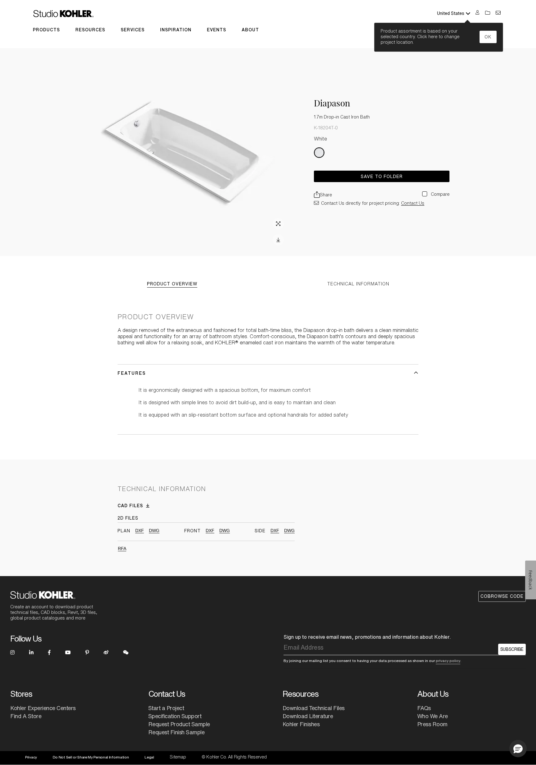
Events (216, 30)
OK (488, 37)
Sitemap (178, 757)
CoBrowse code (502, 596)
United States (450, 13)
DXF (139, 530)
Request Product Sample (179, 724)
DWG (154, 530)
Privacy (31, 757)
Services (133, 30)
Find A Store (25, 716)
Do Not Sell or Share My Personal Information (91, 757)
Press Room (432, 724)
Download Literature (308, 716)
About (250, 30)
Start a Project (166, 708)
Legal (149, 757)
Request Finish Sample (176, 732)
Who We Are (432, 716)
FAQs (424, 708)
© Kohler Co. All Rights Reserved (234, 757)
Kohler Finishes (301, 724)
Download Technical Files (314, 708)
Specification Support (175, 716)
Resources (90, 30)
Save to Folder (382, 176)
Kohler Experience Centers (43, 708)
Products (46, 30)
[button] (518, 748)
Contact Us (412, 203)
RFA (122, 548)
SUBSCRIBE (512, 649)
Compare (439, 194)
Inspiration (175, 30)
